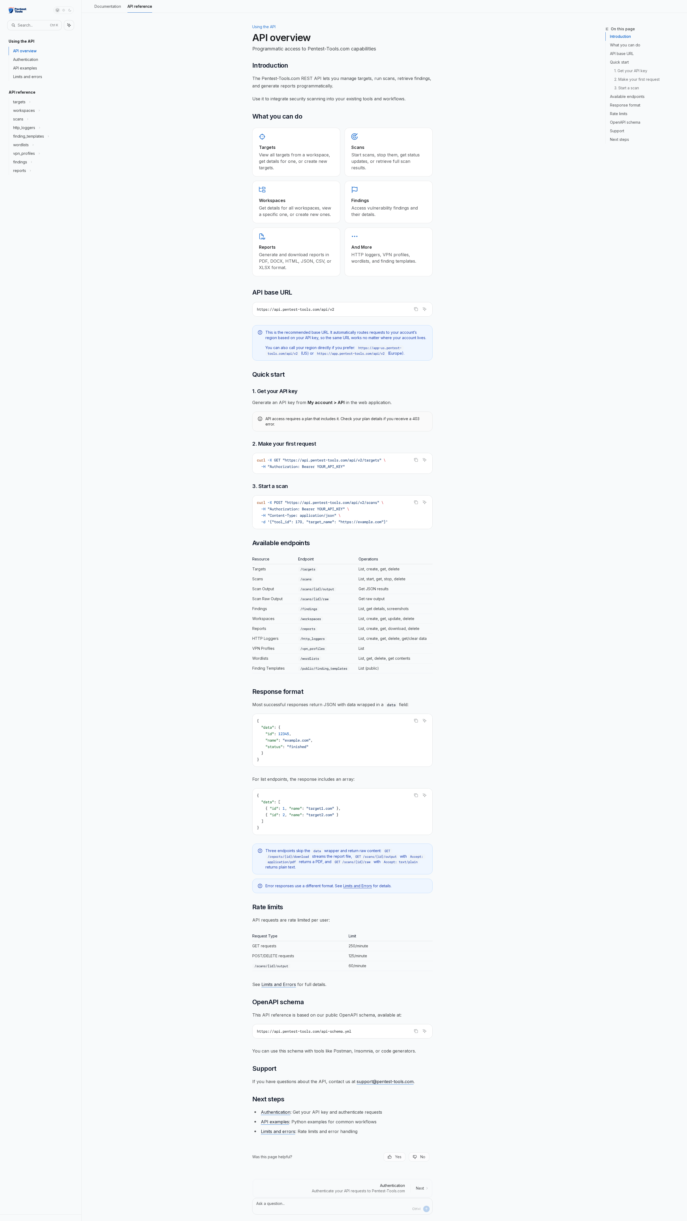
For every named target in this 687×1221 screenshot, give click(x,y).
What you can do (625, 45)
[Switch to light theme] (63, 10)
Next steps (619, 139)
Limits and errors (278, 1131)
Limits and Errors (357, 885)
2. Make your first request (637, 79)
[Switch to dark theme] (69, 10)
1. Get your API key (630, 70)
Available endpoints (627, 96)
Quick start (619, 62)
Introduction (620, 36)
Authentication (275, 1112)
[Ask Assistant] (424, 309)
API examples (275, 1121)
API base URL (622, 53)
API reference (139, 6)
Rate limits (618, 113)
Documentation (107, 6)
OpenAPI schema (625, 122)
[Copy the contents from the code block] (415, 309)
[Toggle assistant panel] (69, 25)
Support (617, 131)
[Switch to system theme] (57, 10)
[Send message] (426, 1209)
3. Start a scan (626, 88)
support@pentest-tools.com (385, 1081)
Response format (625, 105)
